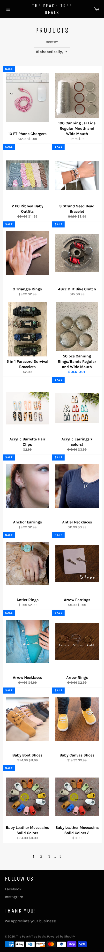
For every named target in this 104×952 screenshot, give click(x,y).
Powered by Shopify (61, 936)
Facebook (13, 889)
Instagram (14, 896)
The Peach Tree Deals (52, 9)
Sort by (52, 42)
